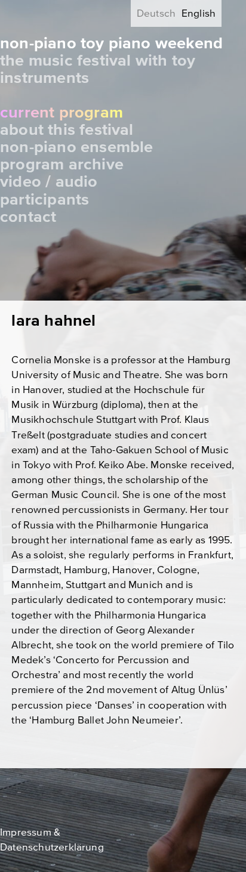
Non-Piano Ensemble (76, 147)
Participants (44, 199)
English (199, 13)
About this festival (67, 130)
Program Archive (62, 164)
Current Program (61, 112)
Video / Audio (49, 181)
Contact (28, 217)
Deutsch (156, 13)
